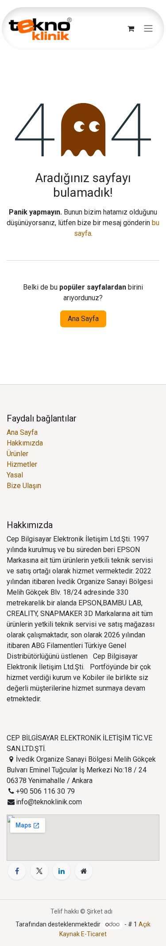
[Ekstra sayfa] (84, 871)
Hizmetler (22, 464)
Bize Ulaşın (24, 485)
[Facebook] (17, 871)
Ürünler (17, 453)
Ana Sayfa (83, 318)
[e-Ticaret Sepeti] (130, 28)
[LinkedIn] (61, 871)
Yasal (15, 475)
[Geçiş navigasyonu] (148, 29)
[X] (39, 871)
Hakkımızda (25, 443)
